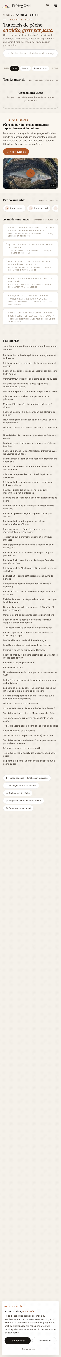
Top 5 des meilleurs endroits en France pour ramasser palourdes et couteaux (29, 741)
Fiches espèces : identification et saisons (28, 778)
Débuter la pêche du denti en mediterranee (24, 650)
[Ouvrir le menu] (55, 5)
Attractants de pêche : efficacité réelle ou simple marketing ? (27, 585)
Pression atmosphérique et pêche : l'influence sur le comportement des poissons (28, 697)
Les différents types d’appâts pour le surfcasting (27, 645)
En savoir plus (12, 1332)
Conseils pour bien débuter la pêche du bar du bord (28, 615)
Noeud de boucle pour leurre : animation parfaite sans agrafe (29, 436)
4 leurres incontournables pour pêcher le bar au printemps (26, 397)
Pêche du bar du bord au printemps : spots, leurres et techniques (29, 356)
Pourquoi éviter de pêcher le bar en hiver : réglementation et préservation (24, 530)
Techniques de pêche (19, 793)
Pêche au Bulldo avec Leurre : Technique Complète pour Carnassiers (28, 561)
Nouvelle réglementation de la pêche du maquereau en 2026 (30, 673)
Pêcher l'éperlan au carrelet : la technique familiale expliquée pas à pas (28, 634)
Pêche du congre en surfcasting (19, 730)
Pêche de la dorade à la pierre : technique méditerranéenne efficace (24, 522)
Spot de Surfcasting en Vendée (18, 662)
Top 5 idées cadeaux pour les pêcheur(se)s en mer (28, 735)
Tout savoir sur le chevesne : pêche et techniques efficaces (27, 538)
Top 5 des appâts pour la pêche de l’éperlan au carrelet (30, 726)
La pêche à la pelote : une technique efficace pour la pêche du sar (29, 762)
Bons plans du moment (20, 808)
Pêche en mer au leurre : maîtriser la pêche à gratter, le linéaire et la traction (30, 656)
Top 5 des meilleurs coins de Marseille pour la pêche (29, 713)
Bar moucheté (39, 208)
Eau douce (40, 68)
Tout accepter (17, 1340)
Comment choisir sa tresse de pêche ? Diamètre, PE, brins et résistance (29, 608)
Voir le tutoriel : (18, 151)
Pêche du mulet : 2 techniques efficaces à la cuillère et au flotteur (30, 569)
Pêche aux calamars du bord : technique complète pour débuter (28, 554)
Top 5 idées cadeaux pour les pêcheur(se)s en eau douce (28, 719)
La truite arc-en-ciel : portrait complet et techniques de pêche (30, 499)
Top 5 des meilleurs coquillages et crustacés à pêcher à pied (29, 754)
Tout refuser (44, 1340)
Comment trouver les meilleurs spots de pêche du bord (30, 379)
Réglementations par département (25, 800)
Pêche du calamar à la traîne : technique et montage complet (29, 413)
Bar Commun (14, 208)
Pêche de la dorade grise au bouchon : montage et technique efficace (28, 483)
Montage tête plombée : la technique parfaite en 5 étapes (27, 405)
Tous (14, 68)
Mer (25, 68)
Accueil (7, 15)
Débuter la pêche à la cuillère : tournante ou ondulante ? (30, 429)
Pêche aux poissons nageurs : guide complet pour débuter (27, 515)
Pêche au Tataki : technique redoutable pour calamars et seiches (30, 593)
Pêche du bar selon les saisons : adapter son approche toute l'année (30, 372)
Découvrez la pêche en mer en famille (22, 748)
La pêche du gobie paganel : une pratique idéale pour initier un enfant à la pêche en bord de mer (29, 689)
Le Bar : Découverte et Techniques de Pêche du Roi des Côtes (28, 507)
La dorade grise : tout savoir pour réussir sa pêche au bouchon (29, 444)
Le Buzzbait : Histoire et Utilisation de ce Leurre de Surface (28, 577)
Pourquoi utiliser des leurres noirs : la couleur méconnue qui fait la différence (25, 491)
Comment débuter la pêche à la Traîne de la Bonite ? (29, 708)
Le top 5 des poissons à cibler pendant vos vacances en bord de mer (29, 681)
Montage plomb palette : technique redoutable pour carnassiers (28, 546)
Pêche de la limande (13, 667)
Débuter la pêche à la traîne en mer (20, 703)
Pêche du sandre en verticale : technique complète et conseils (29, 364)
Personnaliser (29, 1349)
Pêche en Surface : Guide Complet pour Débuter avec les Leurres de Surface (30, 452)
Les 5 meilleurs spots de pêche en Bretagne (24, 640)
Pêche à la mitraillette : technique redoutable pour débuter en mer (27, 468)
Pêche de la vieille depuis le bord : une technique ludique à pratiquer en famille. (27, 621)
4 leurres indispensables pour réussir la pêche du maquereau (27, 475)
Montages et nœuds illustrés (22, 785)
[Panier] (47, 5)
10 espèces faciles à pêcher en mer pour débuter (27, 627)
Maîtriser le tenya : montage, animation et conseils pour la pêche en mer (30, 600)
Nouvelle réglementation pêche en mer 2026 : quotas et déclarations (29, 421)
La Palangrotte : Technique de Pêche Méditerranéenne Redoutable (30, 460)
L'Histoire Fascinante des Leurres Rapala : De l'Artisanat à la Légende (25, 385)
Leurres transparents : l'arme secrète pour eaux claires (30, 391)
